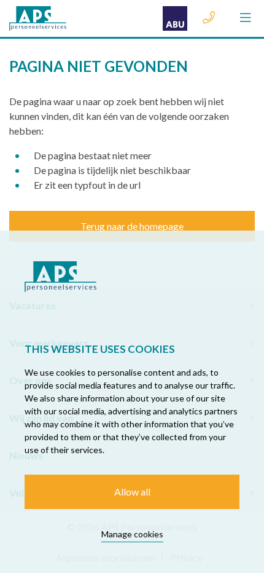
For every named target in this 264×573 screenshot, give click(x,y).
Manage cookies (132, 534)
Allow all (132, 491)
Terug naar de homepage (132, 226)
